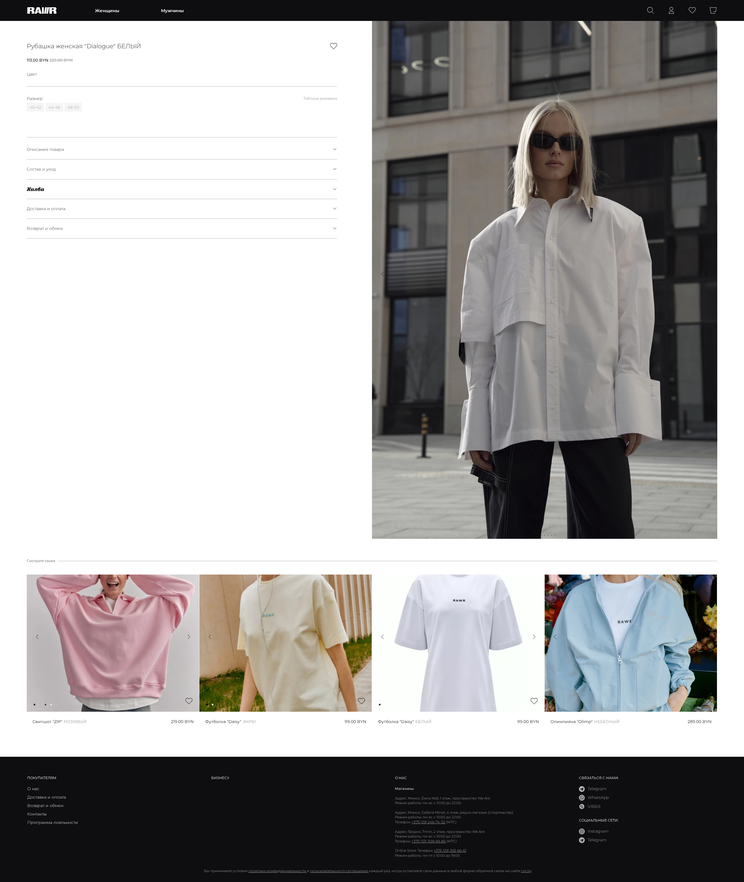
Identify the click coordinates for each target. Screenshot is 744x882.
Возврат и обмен (45, 228)
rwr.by (526, 871)
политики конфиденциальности (277, 871)
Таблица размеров (320, 98)
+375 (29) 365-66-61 (450, 850)
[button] (382, 274)
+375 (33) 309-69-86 (429, 841)
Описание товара (45, 149)
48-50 (73, 107)
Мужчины (172, 10)
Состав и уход (41, 169)
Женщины (107, 10)
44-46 (54, 107)
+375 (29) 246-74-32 (428, 822)
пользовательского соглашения (339, 871)
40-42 (35, 107)
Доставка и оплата (46, 208)
